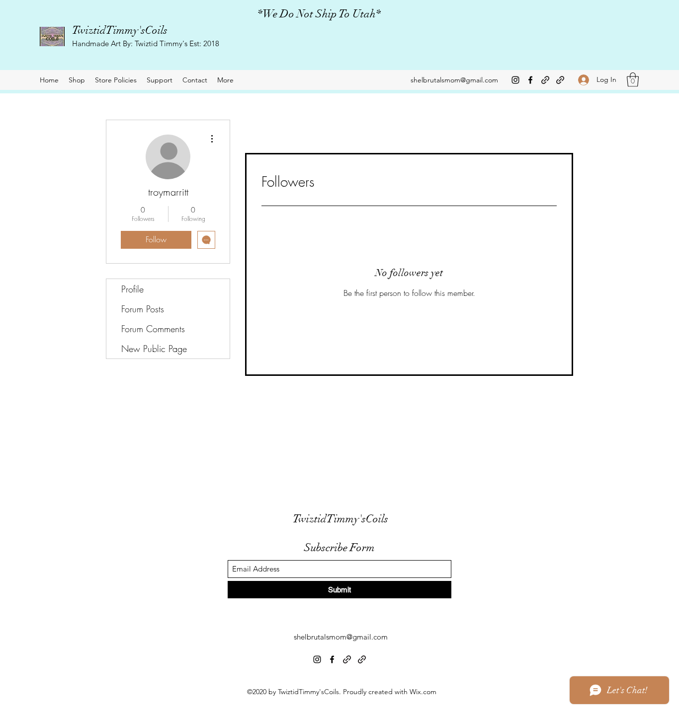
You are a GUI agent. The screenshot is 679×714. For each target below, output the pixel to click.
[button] (633, 79)
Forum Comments (153, 329)
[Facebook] (530, 80)
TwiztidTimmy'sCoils (120, 30)
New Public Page (154, 349)
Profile (132, 289)
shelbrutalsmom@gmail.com (454, 79)
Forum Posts (142, 309)
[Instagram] (515, 80)
